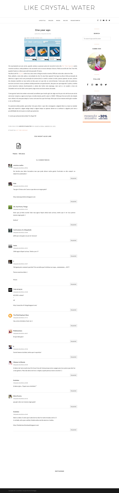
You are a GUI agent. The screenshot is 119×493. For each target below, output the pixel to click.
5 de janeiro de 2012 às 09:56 (20, 168)
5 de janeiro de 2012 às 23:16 (20, 398)
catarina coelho (18, 165)
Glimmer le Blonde (19, 362)
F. (13, 261)
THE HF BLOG (17, 289)
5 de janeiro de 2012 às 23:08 (20, 383)
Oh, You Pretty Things (20, 206)
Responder (73, 178)
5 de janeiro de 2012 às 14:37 (20, 264)
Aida (14, 183)
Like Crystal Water (59, 7)
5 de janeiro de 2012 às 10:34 (20, 186)
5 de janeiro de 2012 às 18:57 (20, 333)
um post (21, 73)
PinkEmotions (17, 331)
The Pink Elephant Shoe (21, 315)
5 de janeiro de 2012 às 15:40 (20, 292)
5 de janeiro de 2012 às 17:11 (20, 317)
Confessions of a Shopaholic (22, 230)
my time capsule (22, 130)
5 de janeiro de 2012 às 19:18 (20, 349)
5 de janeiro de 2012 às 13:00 (20, 232)
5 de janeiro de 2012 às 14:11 (20, 248)
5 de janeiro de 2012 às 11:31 (20, 209)
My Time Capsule (67, 66)
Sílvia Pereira (17, 396)
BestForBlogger (33, 490)
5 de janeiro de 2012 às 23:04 (20, 364)
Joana (15, 245)
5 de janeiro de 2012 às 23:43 (20, 414)
